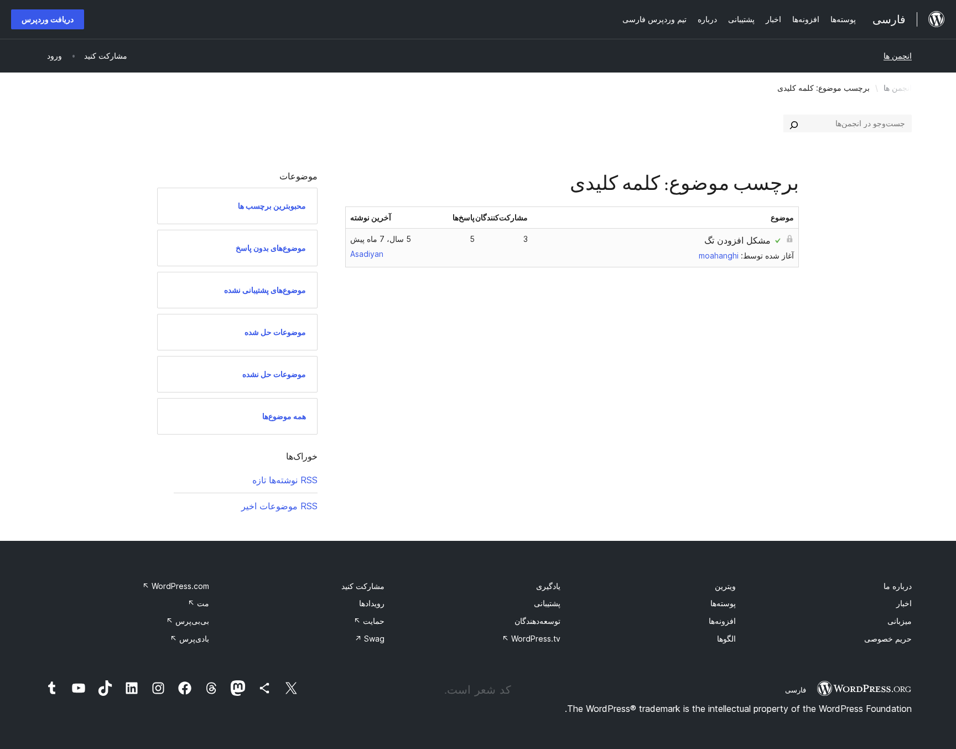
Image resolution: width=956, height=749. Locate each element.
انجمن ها (898, 55)
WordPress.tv (531, 638)
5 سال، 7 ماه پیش (380, 239)
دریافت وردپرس (48, 19)
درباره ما (898, 586)
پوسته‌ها (723, 603)
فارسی (795, 689)
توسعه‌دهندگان (537, 621)
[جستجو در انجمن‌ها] (793, 123)
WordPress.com (175, 586)
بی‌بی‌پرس (187, 621)
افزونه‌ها (722, 621)
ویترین (725, 586)
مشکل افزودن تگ (737, 240)
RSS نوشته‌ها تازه (285, 479)
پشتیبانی (547, 603)
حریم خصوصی (888, 638)
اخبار (904, 603)
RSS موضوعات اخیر (279, 506)
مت (198, 603)
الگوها (726, 638)
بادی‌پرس (189, 638)
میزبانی (899, 621)
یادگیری (548, 586)
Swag (370, 638)
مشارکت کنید (363, 586)
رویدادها (372, 603)
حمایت (369, 621)
